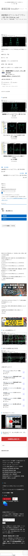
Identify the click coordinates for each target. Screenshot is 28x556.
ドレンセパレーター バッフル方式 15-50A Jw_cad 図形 (14, 136)
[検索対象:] (25, 8)
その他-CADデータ (20, 460)
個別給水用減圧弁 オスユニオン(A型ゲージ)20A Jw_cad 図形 (14, 157)
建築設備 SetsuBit (9, 9)
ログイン (3, 185)
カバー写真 (10, 462)
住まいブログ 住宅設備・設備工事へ (11, 501)
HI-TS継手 (13, 460)
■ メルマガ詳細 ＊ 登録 (8, 492)
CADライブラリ (6, 460)
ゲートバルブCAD (6, 91)
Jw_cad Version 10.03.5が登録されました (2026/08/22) (12, 262)
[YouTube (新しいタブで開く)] (16, 3)
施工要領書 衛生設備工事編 (9, 472)
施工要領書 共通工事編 (13, 468)
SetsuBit (14, 82)
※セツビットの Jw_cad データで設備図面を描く (13, 489)
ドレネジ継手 (16, 462)
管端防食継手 (6, 474)
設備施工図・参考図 (19, 476)
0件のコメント (6, 84)
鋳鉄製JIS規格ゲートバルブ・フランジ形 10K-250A (15, 71)
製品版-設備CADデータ (8, 476)
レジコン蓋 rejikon (17, 388)
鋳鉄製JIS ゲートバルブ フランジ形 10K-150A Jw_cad (14, 115)
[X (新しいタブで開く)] (12, 3)
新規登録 (5, 216)
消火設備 (18, 472)
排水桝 (21, 466)
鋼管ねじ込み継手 (11, 478)
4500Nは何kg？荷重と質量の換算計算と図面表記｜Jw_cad (13, 306)
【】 (11, 539)
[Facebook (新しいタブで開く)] (14, 3)
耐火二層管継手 (13, 474)
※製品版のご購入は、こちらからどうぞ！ (11, 76)
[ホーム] (1, 19)
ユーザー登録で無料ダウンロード (11, 466)
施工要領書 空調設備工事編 (9, 470)
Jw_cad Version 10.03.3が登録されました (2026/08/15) (12, 273)
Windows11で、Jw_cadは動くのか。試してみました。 (14, 433)
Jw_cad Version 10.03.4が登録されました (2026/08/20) (12, 265)
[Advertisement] (14, 28)
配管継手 (5, 478)
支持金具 (5, 468)
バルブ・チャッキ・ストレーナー (10, 86)
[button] (14, 507)
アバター (5, 462)
